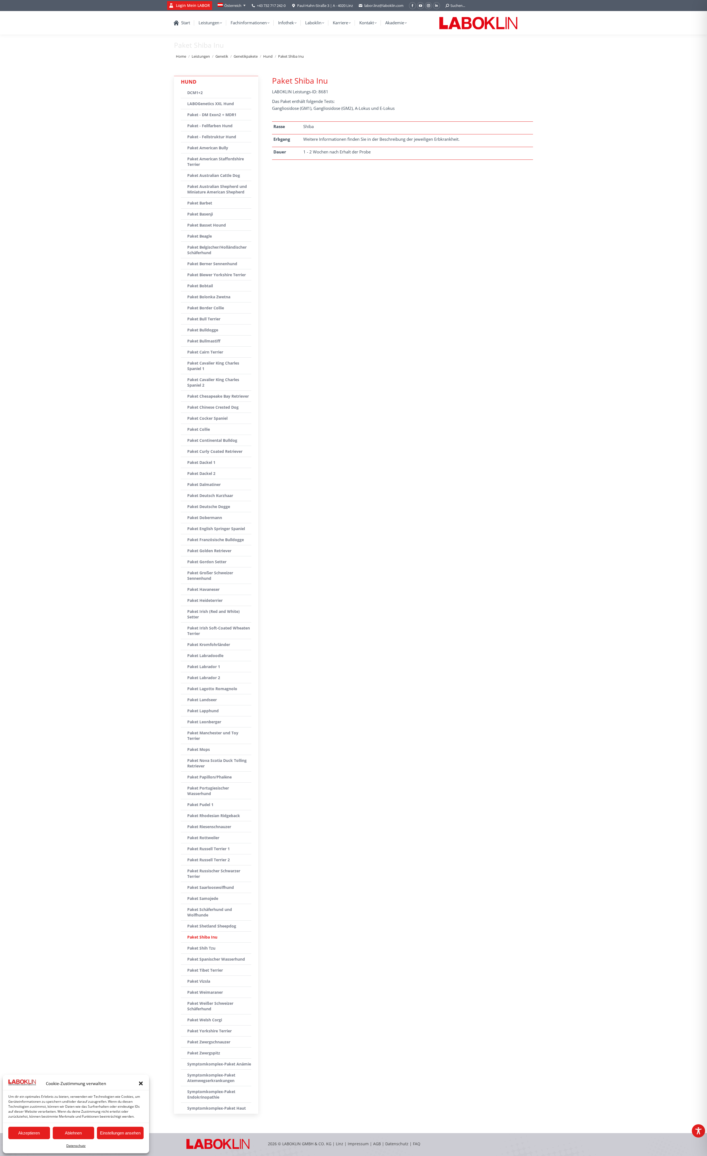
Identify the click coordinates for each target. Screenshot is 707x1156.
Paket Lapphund (203, 710)
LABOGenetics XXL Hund (210, 103)
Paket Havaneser (203, 589)
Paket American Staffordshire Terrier (215, 161)
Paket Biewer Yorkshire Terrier (216, 274)
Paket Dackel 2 (201, 473)
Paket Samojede (202, 898)
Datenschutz (76, 1145)
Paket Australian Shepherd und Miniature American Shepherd (217, 189)
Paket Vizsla (198, 981)
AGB (377, 1143)
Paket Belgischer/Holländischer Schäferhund (217, 250)
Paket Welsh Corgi (204, 1019)
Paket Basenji (200, 214)
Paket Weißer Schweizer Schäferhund (210, 1006)
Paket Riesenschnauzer (209, 826)
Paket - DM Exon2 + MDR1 (211, 114)
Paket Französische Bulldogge (215, 539)
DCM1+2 (195, 92)
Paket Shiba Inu (202, 937)
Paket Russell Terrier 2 (208, 859)
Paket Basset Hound (206, 225)
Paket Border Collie (205, 307)
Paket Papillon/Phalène (209, 777)
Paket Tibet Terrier (205, 970)
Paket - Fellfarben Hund (210, 125)
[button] (141, 1083)
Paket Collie (198, 429)
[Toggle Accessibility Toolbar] (698, 1131)
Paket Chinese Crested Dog (213, 407)
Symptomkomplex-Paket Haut (216, 1108)
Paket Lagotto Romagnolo (212, 688)
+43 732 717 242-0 (271, 5)
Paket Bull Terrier (203, 318)
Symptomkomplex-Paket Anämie (219, 1064)
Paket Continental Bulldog (212, 440)
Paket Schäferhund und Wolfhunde (209, 912)
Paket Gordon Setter (206, 561)
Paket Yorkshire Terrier (209, 1030)
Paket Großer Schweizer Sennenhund (210, 575)
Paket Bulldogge (202, 330)
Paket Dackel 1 (201, 462)
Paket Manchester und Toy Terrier (212, 735)
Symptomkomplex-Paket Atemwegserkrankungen (211, 1077)
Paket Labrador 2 (203, 677)
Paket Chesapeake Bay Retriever (218, 396)
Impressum (358, 1143)
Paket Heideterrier (205, 600)
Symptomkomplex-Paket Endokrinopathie (211, 1094)
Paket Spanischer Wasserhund (216, 959)
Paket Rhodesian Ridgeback (213, 815)
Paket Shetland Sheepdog (211, 926)
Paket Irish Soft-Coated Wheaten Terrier (218, 630)
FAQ (416, 1143)
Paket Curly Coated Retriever (214, 451)
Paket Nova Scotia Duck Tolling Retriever (217, 763)
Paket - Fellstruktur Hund (211, 136)
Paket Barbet (199, 203)
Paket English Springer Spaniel (216, 528)
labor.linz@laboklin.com (383, 5)
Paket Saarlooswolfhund (210, 887)
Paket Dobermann (204, 517)
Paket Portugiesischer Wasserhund (208, 790)
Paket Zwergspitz (203, 1053)
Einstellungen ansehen (120, 1133)
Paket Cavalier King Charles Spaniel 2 (213, 382)
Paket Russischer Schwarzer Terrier (213, 873)
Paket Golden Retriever (209, 550)
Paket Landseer (202, 699)
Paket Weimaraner (205, 992)
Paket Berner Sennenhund (212, 263)
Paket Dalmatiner (204, 484)
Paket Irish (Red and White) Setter (213, 614)
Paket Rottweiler (203, 837)
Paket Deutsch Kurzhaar (210, 495)
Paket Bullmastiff (203, 341)
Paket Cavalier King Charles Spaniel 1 (213, 365)
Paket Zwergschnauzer (208, 1042)
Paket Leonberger (204, 721)
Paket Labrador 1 (203, 666)
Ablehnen (73, 1133)
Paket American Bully (207, 147)
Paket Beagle (199, 236)
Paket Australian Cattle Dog (213, 175)
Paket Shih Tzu (201, 948)
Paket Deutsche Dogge (208, 506)
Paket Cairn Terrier (205, 352)
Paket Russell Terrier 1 (208, 848)
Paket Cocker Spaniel (207, 418)
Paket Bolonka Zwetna (208, 296)
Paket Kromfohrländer (208, 644)
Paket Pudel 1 (200, 804)
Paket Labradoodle (205, 655)
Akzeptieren (29, 1133)
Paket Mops (198, 749)
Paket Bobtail (200, 285)
